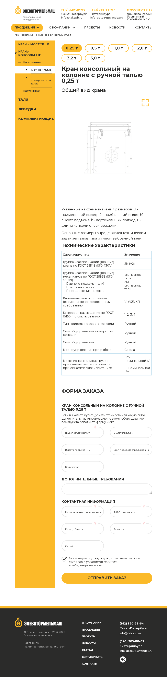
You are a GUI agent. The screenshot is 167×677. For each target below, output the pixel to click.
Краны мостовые (33, 44)
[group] (107, 146)
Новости (117, 27)
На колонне (32, 62)
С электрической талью (41, 80)
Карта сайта (31, 642)
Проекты (92, 27)
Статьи (87, 650)
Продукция (25, 27)
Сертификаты (92, 656)
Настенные (31, 91)
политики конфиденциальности (94, 563)
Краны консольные (29, 53)
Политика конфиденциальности (44, 646)
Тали (23, 99)
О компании (91, 622)
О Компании (59, 27)
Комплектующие (35, 119)
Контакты (143, 27)
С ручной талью (41, 69)
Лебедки (27, 109)
